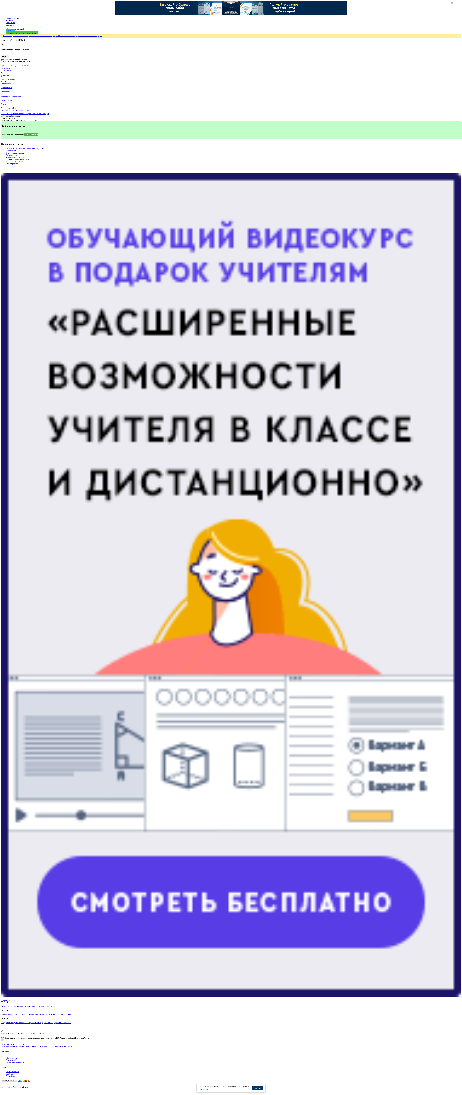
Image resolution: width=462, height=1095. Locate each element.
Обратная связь (12, 1058)
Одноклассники (16, 110)
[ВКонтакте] (18, 1080)
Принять (257, 1088)
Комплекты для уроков (15, 157)
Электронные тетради (15, 153)
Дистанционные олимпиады (17, 159)
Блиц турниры (12, 164)
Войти (10, 31)
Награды (45, 114)
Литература (5, 92)
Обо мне (4, 114)
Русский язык (6, 88)
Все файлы (10, 23)
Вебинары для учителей (16, 162)
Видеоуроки (11, 151)
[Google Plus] (29, 1080)
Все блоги (10, 20)
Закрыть (5, 57)
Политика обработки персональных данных (19, 1046)
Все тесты (10, 25)
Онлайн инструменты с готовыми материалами (25, 149)
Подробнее (203, 1089)
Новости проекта (8, 1000)
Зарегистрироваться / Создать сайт (22, 33)
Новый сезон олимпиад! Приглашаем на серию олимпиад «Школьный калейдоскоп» (36, 1014)
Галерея (27, 114)
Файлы (16, 114)
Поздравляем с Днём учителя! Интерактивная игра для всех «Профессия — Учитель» (36, 1023)
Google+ (27, 110)
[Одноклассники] (23, 1080)
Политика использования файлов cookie (55, 1046)
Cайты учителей (12, 18)
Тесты (21, 114)
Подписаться (6, 68)
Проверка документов (15, 1062)
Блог (10, 114)
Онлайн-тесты (12, 155)
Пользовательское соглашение (13, 1044)
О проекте (10, 1056)
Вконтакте (5, 110)
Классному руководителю (11, 96)
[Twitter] (21, 1080)
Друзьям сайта (12, 1060)
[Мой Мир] (26, 1080)
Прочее (4, 104)
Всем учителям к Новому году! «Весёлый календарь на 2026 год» (28, 1006)
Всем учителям (7, 100)
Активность (36, 114)
